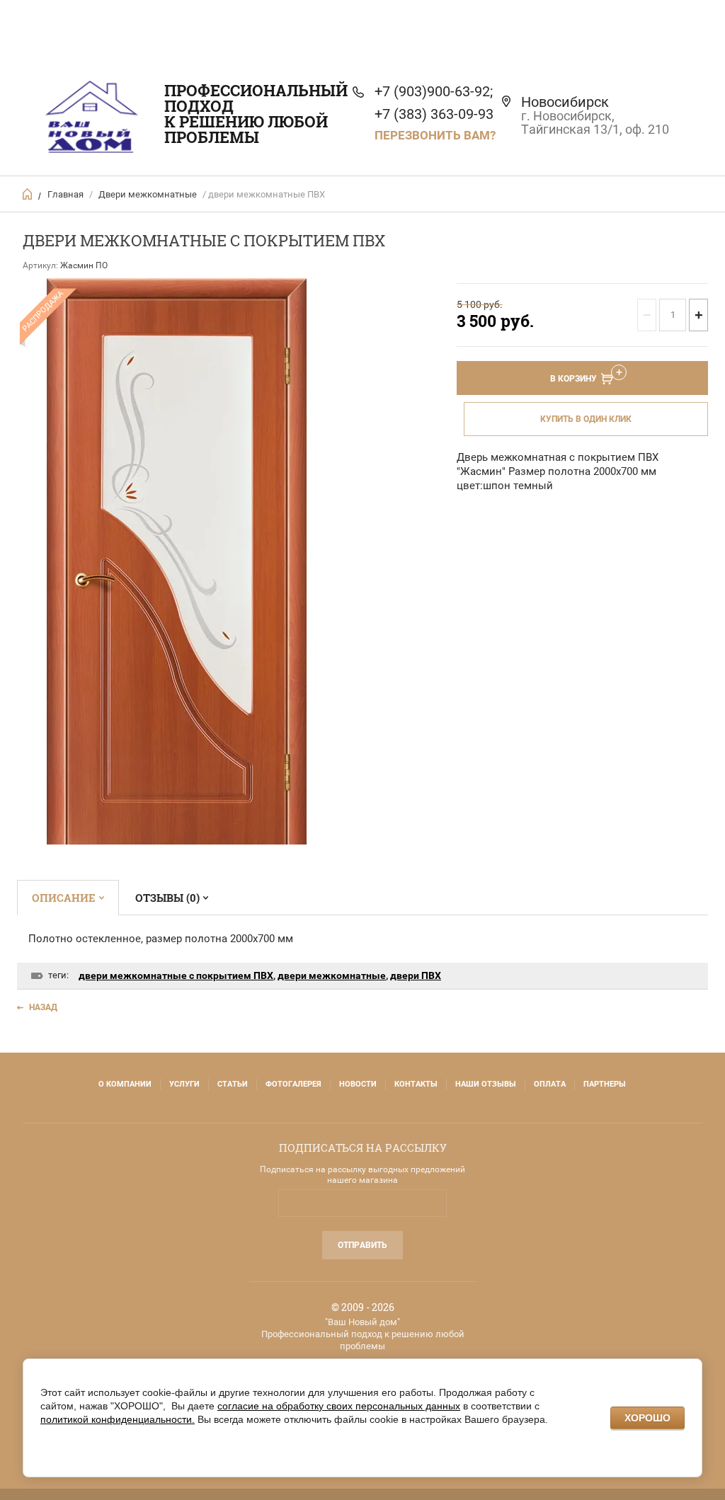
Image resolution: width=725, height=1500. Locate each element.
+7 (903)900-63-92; (434, 91)
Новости (358, 1084)
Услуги (184, 1084)
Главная (65, 194)
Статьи (232, 1084)
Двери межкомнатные (147, 194)
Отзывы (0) (167, 898)
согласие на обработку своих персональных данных (338, 1406)
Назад (43, 1007)
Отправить (362, 1245)
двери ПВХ (415, 975)
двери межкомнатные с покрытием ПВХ (176, 975)
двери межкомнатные (332, 975)
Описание (64, 898)
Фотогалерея (293, 1084)
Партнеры (604, 1084)
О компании (125, 1084)
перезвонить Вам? (435, 135)
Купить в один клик (586, 419)
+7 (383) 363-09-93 (434, 113)
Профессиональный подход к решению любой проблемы (256, 113)
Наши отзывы (485, 1084)
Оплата (550, 1084)
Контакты (416, 1084)
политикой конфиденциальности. (117, 1419)
